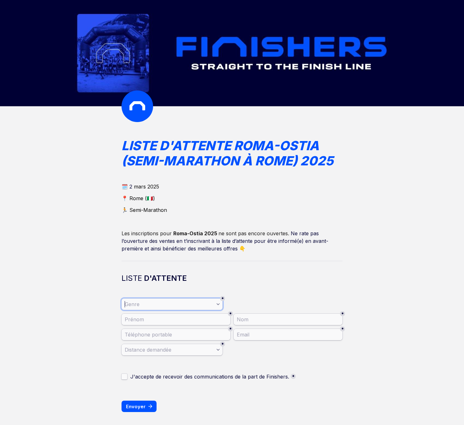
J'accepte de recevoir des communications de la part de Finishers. (209, 376)
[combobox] (172, 304)
